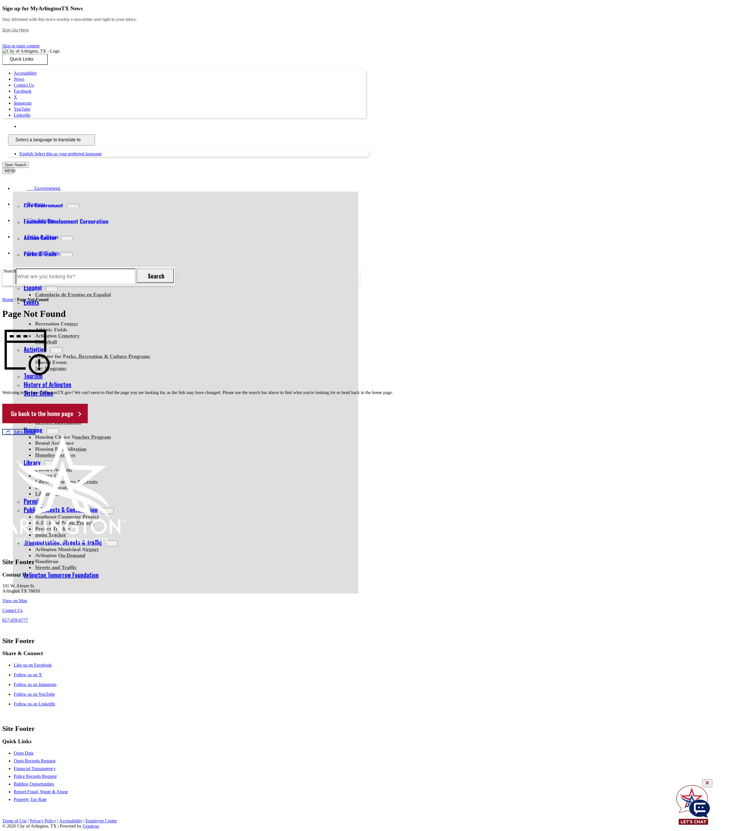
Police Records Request (35, 776)
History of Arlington (47, 384)
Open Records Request (34, 760)
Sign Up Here (15, 30)
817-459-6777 (15, 620)
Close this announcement (24, 40)
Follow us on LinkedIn (34, 703)
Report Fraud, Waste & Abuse (41, 791)
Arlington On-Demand (60, 555)
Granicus (91, 826)
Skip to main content (20, 45)
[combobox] (51, 140)
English (60, 126)
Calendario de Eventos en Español (73, 294)
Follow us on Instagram (35, 684)
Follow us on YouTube (34, 694)
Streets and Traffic (56, 567)
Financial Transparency (35, 768)
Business (36, 204)
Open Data (23, 753)
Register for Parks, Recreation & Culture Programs (92, 356)
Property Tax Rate (30, 799)
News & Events (43, 253)
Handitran (46, 561)
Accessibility (70, 820)
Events (31, 302)
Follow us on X (28, 674)
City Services (41, 220)
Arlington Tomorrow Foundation (61, 574)
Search (9, 271)
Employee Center (101, 820)
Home (7, 299)
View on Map (14, 600)
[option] (374, 126)
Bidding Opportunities (34, 784)
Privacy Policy (43, 820)
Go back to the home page (42, 413)
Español (33, 287)
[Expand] (69, 188)
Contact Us (12, 610)
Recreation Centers (56, 324)
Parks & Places (43, 236)
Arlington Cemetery (57, 336)
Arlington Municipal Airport (67, 549)
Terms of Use (14, 820)
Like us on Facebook (33, 665)
